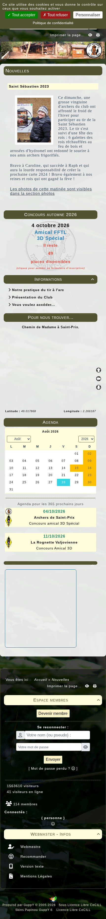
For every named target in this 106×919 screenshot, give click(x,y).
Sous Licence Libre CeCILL (81, 905)
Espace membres (66, 700)
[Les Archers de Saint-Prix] (53, 50)
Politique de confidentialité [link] (53, 23)
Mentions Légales (35, 876)
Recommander (32, 856)
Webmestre (30, 847)
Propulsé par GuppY (18, 905)
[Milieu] (98, 378)
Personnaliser (88, 15)
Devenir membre (53, 713)
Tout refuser (57, 15)
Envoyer (53, 759)
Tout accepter (23, 15)
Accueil (40, 680)
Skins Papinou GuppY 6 (34, 910)
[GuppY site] (53, 901)
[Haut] (98, 370)
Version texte (31, 866)
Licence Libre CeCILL (73, 910)
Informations (64, 279)
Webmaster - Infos (65, 834)
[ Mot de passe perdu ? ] (53, 768)
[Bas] (98, 387)
